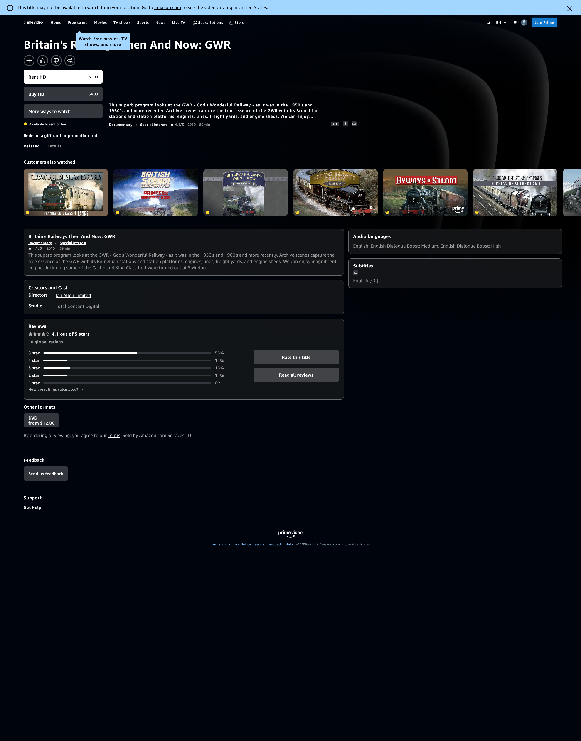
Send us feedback (268, 544)
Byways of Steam (425, 192)
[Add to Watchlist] (29, 60)
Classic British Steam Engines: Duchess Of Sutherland (515, 192)
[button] (56, 389)
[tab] (32, 145)
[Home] (33, 22)
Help (289, 544)
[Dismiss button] (570, 8)
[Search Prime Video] (488, 22)
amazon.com (167, 7)
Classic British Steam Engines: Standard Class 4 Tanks (66, 192)
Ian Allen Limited (73, 295)
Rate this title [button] (296, 357)
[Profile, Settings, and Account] (524, 22)
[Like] (42, 60)
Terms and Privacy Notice (231, 544)
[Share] (69, 60)
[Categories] (515, 22)
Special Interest (153, 124)
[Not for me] (56, 60)
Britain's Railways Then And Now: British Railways (245, 192)
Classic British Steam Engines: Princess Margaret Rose (155, 192)
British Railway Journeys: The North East (335, 192)
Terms (114, 435)
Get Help (32, 507)
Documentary (121, 124)
